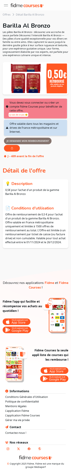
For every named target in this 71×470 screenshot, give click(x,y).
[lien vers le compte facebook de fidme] (29, 448)
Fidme (49, 283)
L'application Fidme (17, 411)
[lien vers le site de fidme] (39, 448)
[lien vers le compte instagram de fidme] (8, 448)
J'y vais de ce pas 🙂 (18, 114)
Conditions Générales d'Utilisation (26, 397)
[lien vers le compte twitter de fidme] (18, 448)
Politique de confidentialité (22, 401)
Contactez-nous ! (15, 433)
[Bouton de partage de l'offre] (11, 148)
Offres (7, 14)
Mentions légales (16, 406)
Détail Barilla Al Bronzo (30, 14)
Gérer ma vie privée (17, 420)
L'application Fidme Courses (22, 415)
